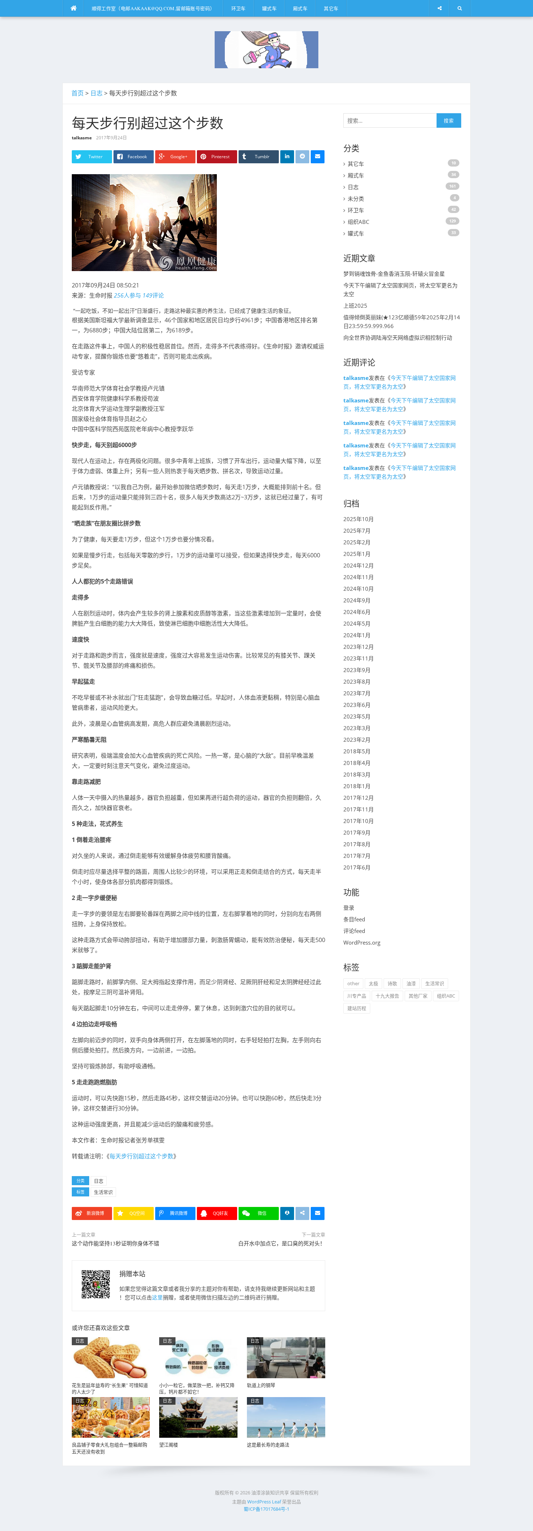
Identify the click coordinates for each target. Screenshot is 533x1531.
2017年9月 (357, 832)
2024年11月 (358, 577)
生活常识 (103, 1192)
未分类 (356, 198)
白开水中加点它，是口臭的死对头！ (281, 1243)
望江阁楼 (168, 1444)
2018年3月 (357, 774)
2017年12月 (358, 797)
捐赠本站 (132, 1273)
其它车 (331, 8)
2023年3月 (357, 728)
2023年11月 (358, 658)
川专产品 (356, 995)
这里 (157, 1297)
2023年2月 (357, 739)
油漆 (411, 983)
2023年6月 (357, 704)
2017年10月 (358, 820)
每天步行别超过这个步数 (141, 1156)
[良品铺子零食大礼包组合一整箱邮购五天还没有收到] (111, 1416)
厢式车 (300, 8)
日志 (96, 93)
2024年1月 (357, 635)
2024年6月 (357, 611)
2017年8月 (357, 844)
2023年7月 (357, 693)
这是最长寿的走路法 (268, 1444)
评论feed (354, 930)
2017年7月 (357, 855)
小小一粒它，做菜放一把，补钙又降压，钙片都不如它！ (197, 1388)
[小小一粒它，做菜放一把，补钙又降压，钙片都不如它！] (198, 1357)
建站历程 (356, 1008)
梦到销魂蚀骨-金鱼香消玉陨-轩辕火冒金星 (394, 273)
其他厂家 (418, 995)
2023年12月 (358, 646)
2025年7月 (357, 530)
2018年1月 (357, 786)
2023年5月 (357, 716)
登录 (348, 907)
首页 (77, 93)
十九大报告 (387, 995)
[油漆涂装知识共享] (266, 49)
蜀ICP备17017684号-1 (266, 1509)
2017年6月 (357, 867)
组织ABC (358, 221)
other (353, 983)
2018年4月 (357, 762)
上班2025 (355, 305)
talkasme (82, 138)
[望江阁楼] (198, 1416)
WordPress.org (361, 942)
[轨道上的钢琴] (286, 1357)
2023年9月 (357, 670)
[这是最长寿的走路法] (286, 1416)
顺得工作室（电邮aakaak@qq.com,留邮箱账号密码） (153, 8)
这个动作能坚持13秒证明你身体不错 (115, 1243)
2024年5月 (357, 623)
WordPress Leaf (264, 1501)
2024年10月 (358, 588)
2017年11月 (358, 809)
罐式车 (269, 8)
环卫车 (238, 8)
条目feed (354, 919)
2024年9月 (357, 600)
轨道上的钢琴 (261, 1385)
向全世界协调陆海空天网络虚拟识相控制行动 (397, 337)
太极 (373, 983)
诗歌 (392, 983)
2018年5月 (357, 751)
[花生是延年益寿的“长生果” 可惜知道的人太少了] (111, 1357)
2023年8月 (357, 681)
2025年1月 (357, 553)
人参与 (127, 295)
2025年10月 (358, 519)
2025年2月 (357, 542)
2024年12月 (358, 565)
